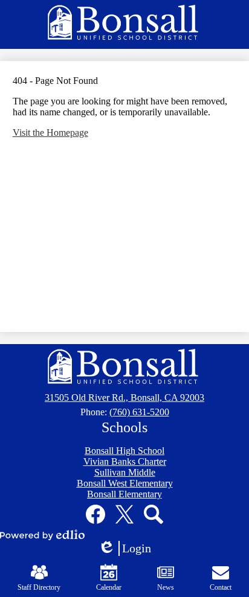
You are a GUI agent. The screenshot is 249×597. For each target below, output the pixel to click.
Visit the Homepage (50, 132)
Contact (220, 587)
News (165, 587)
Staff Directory (39, 587)
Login (128, 548)
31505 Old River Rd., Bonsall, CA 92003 (124, 397)
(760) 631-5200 (139, 412)
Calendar (108, 587)
